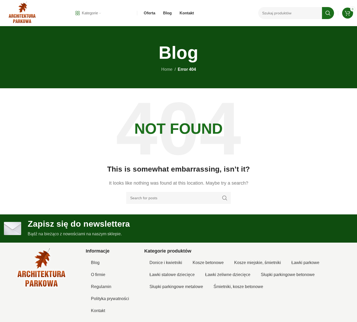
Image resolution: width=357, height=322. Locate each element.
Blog (95, 262)
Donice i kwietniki (165, 262)
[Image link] (41, 268)
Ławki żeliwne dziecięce (227, 274)
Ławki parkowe (305, 262)
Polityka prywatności (110, 298)
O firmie (98, 274)
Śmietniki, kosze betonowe (238, 286)
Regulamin (101, 286)
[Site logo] (22, 12)
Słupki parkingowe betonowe (288, 274)
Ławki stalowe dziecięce (172, 274)
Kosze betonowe (208, 262)
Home (166, 69)
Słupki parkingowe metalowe (176, 286)
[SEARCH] (328, 13)
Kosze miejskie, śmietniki (257, 262)
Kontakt (98, 310)
